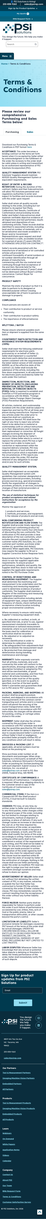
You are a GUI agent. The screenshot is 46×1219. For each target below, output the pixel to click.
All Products (8, 1119)
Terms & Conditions (12, 1197)
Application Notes (11, 1150)
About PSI (7, 1180)
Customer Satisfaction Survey (17, 1202)
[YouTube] (39, 1020)
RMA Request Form (21, 19)
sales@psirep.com (11, 770)
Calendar (7, 1161)
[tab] (12, 132)
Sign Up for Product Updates (21, 8)
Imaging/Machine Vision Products (19, 1108)
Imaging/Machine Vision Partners (18, 1078)
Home (4, 63)
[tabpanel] (23, 554)
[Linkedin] (39, 1028)
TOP (40, 1212)
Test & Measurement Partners (17, 1073)
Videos (6, 1155)
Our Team (7, 1185)
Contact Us (8, 1174)
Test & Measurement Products (17, 1103)
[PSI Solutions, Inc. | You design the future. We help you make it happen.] (9, 1022)
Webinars (7, 1133)
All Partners (8, 1089)
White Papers (9, 1144)
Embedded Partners (12, 1084)
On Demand (8, 1139)
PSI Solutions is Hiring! (25, 1)
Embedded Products (12, 1114)
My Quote (22, 13)
